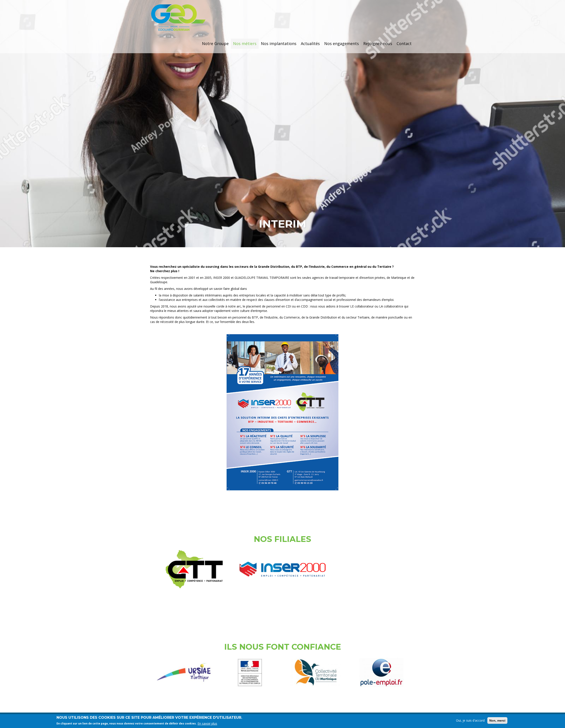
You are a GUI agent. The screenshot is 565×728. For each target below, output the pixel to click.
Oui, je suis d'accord (470, 720)
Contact (404, 43)
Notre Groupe (215, 43)
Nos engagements (341, 43)
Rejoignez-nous (377, 43)
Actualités (310, 43)
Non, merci (497, 720)
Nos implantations (278, 43)
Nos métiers (244, 43)
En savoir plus (207, 723)
